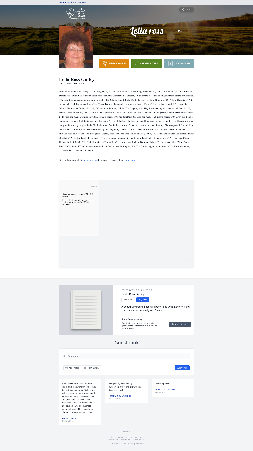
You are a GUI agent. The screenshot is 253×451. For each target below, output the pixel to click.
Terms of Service (134, 439)
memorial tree (91, 160)
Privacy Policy (119, 439)
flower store (130, 160)
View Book (128, 299)
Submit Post (182, 368)
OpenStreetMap (129, 443)
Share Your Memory (180, 324)
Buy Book (143, 299)
